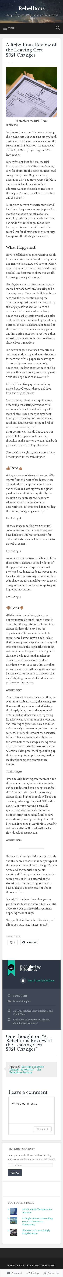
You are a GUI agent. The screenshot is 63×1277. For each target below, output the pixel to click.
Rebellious (31, 8)
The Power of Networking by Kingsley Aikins (36, 1232)
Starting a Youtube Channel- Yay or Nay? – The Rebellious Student (26, 1069)
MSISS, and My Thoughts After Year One (37, 1211)
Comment (42, 1129)
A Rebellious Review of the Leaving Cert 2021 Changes (31, 50)
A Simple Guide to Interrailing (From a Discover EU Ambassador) (37, 1221)
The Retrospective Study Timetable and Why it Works (33, 1012)
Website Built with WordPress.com (31, 1265)
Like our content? (21, 1149)
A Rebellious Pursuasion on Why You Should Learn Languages (31, 1021)
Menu (12, 28)
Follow (14, 1172)
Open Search (57, 28)
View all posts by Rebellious (40, 980)
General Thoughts (22, 1001)
